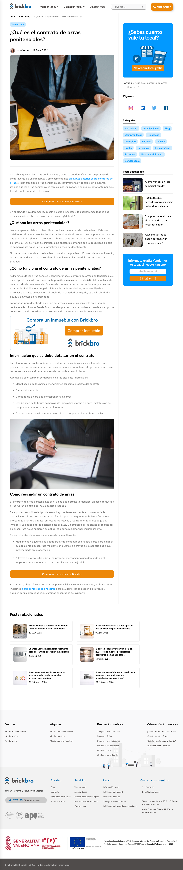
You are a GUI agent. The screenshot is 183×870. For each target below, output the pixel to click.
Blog (167, 128)
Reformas (143, 148)
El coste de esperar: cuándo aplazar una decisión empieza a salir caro (114, 627)
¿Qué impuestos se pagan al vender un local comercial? (156, 239)
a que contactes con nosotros (38, 588)
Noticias (146, 141)
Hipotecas (153, 135)
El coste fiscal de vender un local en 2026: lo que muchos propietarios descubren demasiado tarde (114, 651)
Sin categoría (162, 148)
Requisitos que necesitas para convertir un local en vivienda (159, 202)
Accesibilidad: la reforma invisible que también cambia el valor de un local (48, 627)
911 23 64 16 (148, 278)
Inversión (130, 141)
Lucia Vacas (22, 50)
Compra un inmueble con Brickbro (62, 201)
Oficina (161, 141)
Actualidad (131, 128)
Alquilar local (151, 128)
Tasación (130, 154)
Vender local (17, 24)
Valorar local (97, 6)
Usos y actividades (152, 154)
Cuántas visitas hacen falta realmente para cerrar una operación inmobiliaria (49, 650)
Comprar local (133, 135)
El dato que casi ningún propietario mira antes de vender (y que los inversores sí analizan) (47, 674)
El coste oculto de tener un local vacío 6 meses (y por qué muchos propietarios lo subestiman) (115, 674)
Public (128, 148)
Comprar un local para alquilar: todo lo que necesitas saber (158, 220)
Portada (127, 83)
